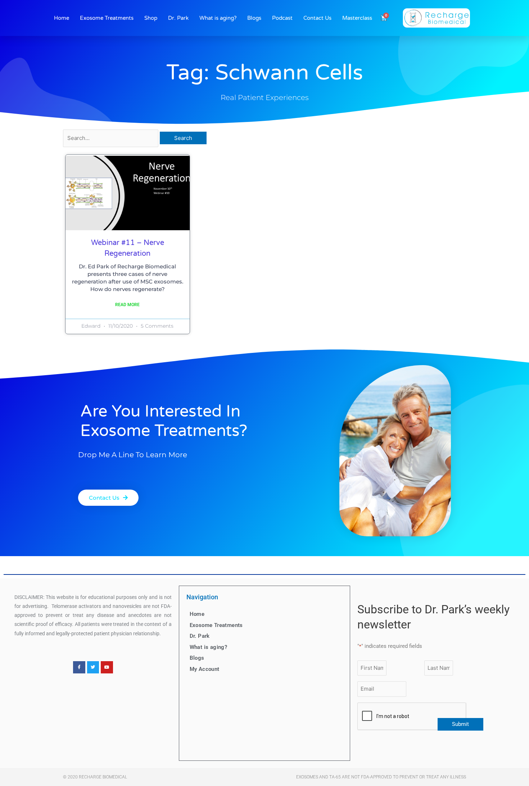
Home (61, 18)
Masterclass (357, 18)
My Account (205, 669)
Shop (150, 18)
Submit (460, 724)
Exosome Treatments (107, 18)
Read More (127, 304)
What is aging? (217, 18)
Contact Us (317, 18)
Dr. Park (178, 18)
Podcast (282, 18)
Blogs (254, 18)
